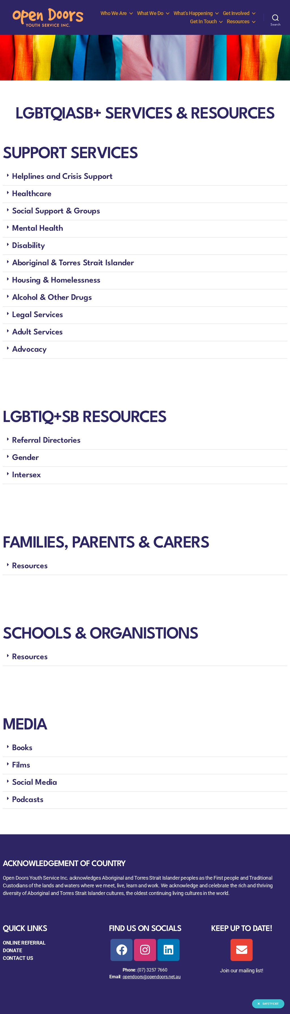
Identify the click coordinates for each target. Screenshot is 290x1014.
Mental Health (37, 229)
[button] (145, 177)
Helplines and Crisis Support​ (62, 177)
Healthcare (31, 194)
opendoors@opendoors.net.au (152, 976)
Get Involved (236, 13)
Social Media (34, 783)
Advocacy (29, 350)
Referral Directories (46, 441)
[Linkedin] (168, 950)
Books (22, 748)
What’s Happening (193, 13)
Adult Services (37, 332)
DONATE (12, 950)
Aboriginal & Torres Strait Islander (73, 263)
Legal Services (37, 315)
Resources (238, 21)
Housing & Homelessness (56, 281)
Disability (28, 246)
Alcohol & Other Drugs (52, 298)
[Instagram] (145, 950)
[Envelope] (242, 950)
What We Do (150, 13)
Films (21, 765)
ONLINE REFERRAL (24, 943)
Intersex (26, 475)
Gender (25, 458)
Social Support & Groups (56, 211)
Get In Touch (203, 21)
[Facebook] (121, 950)
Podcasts (28, 800)
